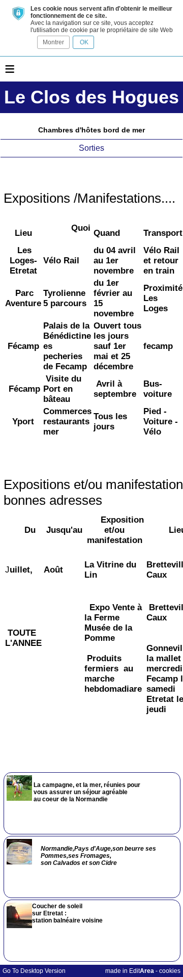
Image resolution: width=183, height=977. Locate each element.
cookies (169, 970)
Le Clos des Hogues (91, 97)
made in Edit (129, 970)
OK (83, 42)
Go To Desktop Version (34, 970)
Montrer (53, 42)
